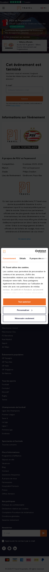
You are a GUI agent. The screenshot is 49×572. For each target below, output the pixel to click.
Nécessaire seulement (24, 318)
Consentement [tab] (9, 258)
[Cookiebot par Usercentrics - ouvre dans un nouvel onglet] (35, 251)
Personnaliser (23, 310)
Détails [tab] (23, 258)
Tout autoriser (24, 302)
